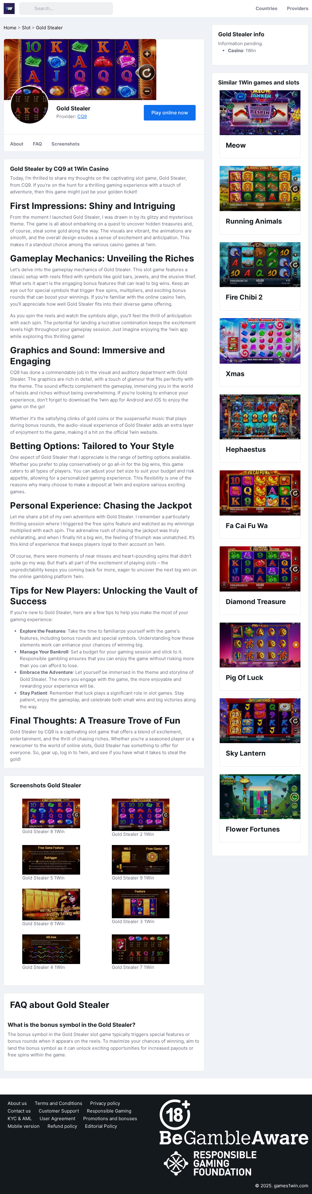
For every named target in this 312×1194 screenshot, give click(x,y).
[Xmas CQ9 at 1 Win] (260, 341)
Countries (266, 8)
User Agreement (57, 1118)
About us (17, 1103)
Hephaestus (246, 449)
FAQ (37, 144)
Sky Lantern (246, 753)
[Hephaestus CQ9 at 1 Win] (260, 416)
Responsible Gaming (109, 1111)
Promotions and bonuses (110, 1118)
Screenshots (65, 144)
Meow (236, 145)
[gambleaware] (234, 1137)
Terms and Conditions (58, 1103)
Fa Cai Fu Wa (247, 526)
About (16, 144)
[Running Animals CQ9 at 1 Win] (260, 188)
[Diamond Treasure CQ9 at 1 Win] (260, 569)
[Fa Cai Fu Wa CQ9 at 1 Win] (260, 493)
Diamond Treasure (256, 602)
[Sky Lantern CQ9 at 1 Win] (260, 720)
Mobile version (24, 1126)
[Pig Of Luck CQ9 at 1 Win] (260, 645)
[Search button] (27, 8)
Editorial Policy (101, 1126)
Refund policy (62, 1126)
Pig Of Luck (244, 678)
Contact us (19, 1111)
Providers (297, 8)
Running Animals (254, 221)
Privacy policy (105, 1103)
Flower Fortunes (253, 829)
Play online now (169, 113)
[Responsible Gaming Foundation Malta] (211, 1163)
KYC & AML (20, 1118)
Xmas (235, 374)
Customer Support (59, 1111)
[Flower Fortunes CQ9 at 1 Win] (260, 796)
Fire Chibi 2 (244, 297)
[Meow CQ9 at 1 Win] (260, 112)
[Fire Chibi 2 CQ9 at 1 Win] (260, 264)
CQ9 (82, 116)
